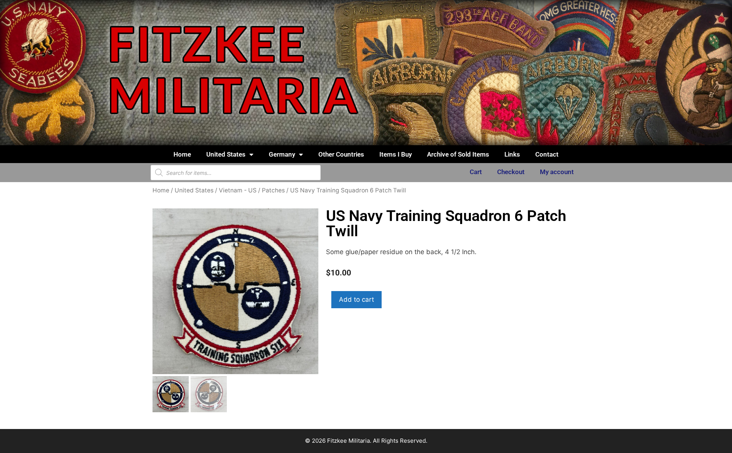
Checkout (511, 172)
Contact (547, 154)
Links (512, 154)
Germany (282, 154)
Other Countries (341, 154)
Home (182, 154)
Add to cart (356, 299)
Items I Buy (395, 154)
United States (226, 154)
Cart (476, 172)
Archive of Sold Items (458, 154)
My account (557, 172)
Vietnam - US (238, 190)
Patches (273, 190)
